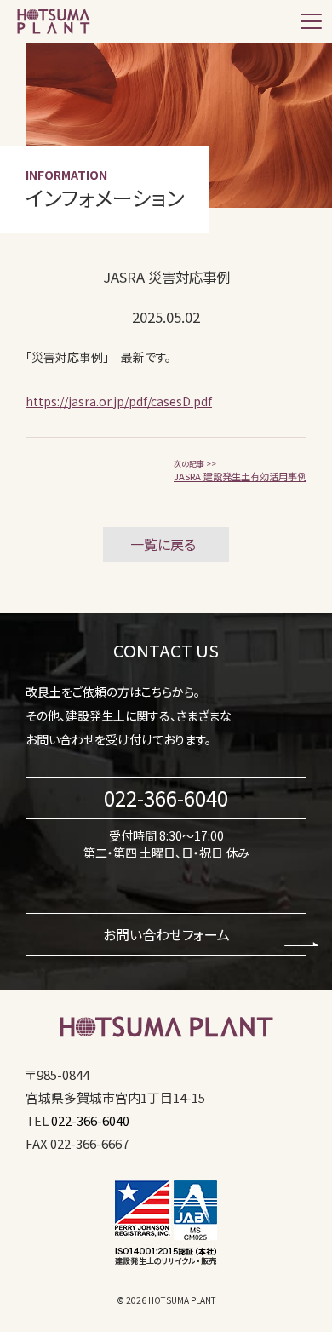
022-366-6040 (166, 797)
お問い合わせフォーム (166, 934)
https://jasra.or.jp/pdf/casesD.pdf (119, 401)
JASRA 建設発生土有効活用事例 (240, 471)
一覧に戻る (163, 544)
